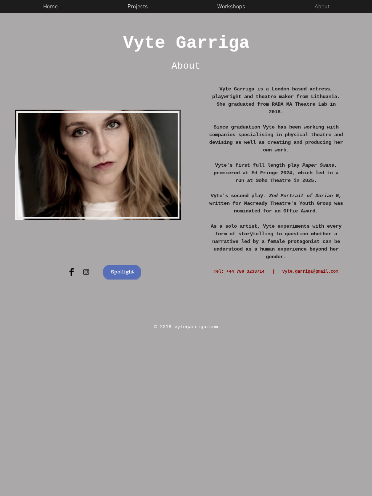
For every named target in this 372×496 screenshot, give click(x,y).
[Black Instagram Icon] (86, 272)
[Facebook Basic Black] (72, 272)
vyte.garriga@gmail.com (310, 271)
